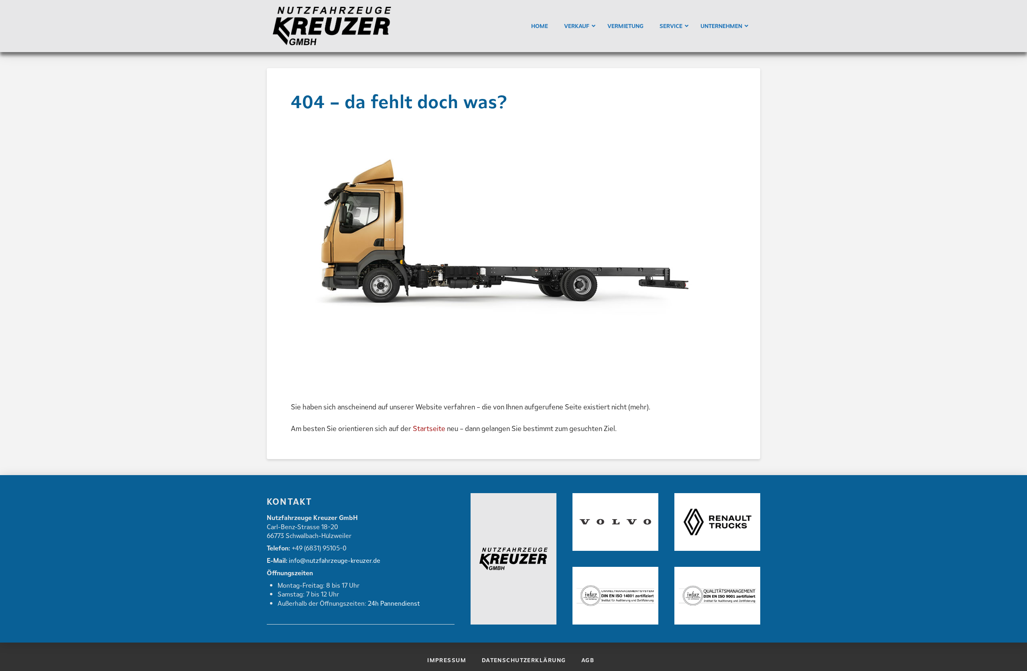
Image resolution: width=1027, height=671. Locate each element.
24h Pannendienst (394, 603)
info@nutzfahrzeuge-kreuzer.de (333, 560)
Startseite (429, 428)
